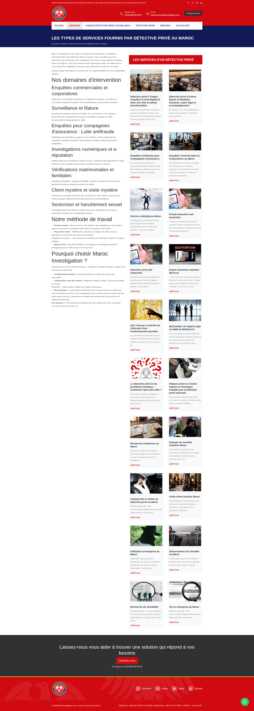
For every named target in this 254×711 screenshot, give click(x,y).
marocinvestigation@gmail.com (165, 15)
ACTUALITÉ (197, 706)
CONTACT (187, 706)
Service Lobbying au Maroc (145, 216)
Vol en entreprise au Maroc (184, 607)
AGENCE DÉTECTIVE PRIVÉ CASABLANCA (107, 25)
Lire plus (135, 124)
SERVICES (74, 25)
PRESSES (165, 25)
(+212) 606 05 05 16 (133, 15)
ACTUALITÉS (183, 25)
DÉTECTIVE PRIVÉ (174, 706)
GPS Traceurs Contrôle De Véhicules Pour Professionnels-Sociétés (145, 328)
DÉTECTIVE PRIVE (145, 25)
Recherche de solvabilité (144, 607)
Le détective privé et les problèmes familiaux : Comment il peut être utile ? (146, 387)
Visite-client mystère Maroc (184, 496)
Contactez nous (193, 13)
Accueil (55, 44)
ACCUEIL (59, 25)
